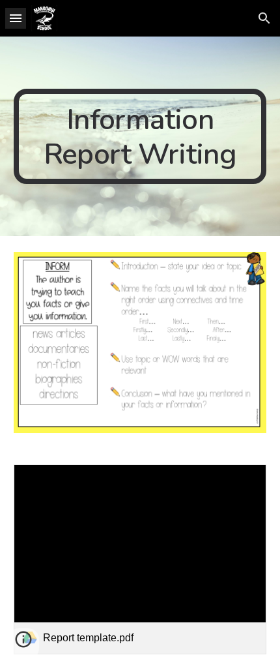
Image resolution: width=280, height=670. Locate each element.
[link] (140, 559)
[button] (15, 18)
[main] (140, 136)
